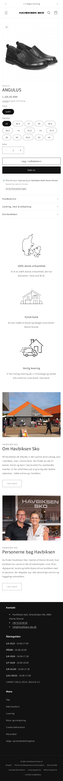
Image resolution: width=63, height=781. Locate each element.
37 (29, 123)
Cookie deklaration (15, 727)
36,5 (18, 123)
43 (39, 137)
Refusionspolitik (50, 770)
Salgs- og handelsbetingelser (20, 741)
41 (20, 131)
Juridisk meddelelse (33, 775)
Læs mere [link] (12, 483)
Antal (4, 144)
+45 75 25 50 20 (19, 622)
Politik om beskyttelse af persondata (29, 765)
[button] (6, 12)
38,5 (50, 123)
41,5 (30, 130)
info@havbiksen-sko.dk (24, 626)
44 (49, 137)
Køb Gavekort (13, 706)
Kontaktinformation (17, 770)
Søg (8, 699)
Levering (5, 101)
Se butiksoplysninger (16, 188)
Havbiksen (31, 761)
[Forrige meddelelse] (5, 4)
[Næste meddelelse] (57, 4)
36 (7, 123)
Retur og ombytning (16, 720)
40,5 (28, 137)
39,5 (8, 130)
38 (39, 123)
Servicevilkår (52, 765)
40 (17, 137)
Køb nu (31, 170)
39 (7, 137)
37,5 (52, 130)
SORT (8, 111)
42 (42, 131)
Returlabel (11, 734)
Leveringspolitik (34, 770)
